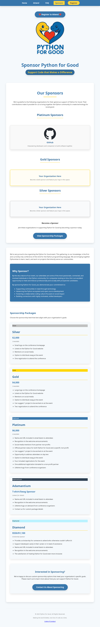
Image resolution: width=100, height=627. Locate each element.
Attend (36, 3)
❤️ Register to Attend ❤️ (50, 14)
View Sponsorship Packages (50, 235)
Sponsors (59, 3)
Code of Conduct (50, 621)
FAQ (47, 3)
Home (24, 3)
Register (73, 3)
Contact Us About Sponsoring (50, 587)
